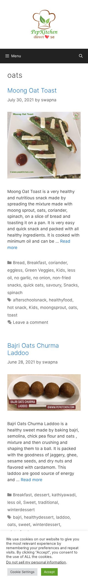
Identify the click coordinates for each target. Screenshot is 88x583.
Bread (19, 262)
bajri (17, 517)
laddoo (63, 517)
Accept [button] (49, 572)
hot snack (16, 307)
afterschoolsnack (29, 299)
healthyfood (60, 299)
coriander (57, 262)
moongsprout (53, 307)
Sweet (29, 502)
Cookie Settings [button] (22, 572)
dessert (41, 494)
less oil (14, 502)
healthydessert (39, 517)
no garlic (22, 277)
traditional (48, 502)
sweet (24, 524)
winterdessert (21, 509)
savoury (53, 285)
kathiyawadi (64, 494)
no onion (41, 277)
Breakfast (36, 262)
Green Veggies (39, 270)
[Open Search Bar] (81, 56)
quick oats (33, 285)
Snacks (71, 285)
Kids (60, 270)
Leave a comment (30, 322)
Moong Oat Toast (32, 90)
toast (12, 315)
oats (72, 307)
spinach (14, 292)
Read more (31, 479)
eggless (14, 270)
